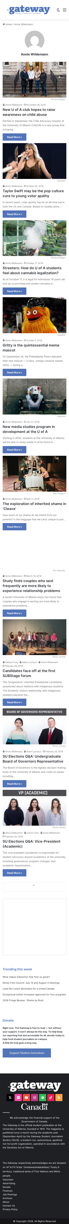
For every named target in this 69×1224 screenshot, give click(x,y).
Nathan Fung (11, 662)
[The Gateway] (28, 9)
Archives (7, 1198)
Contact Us (9, 1205)
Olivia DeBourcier (14, 832)
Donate (7, 1187)
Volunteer (8, 1179)
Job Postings (10, 1194)
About (6, 1201)
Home (8, 24)
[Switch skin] (58, 11)
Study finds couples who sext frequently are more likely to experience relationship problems (31, 586)
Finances (8, 1190)
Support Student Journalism (26, 1052)
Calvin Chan (33, 832)
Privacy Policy (10, 1209)
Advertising (9, 1183)
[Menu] (64, 11)
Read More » (14, 137)
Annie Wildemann (34, 54)
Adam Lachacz (29, 662)
